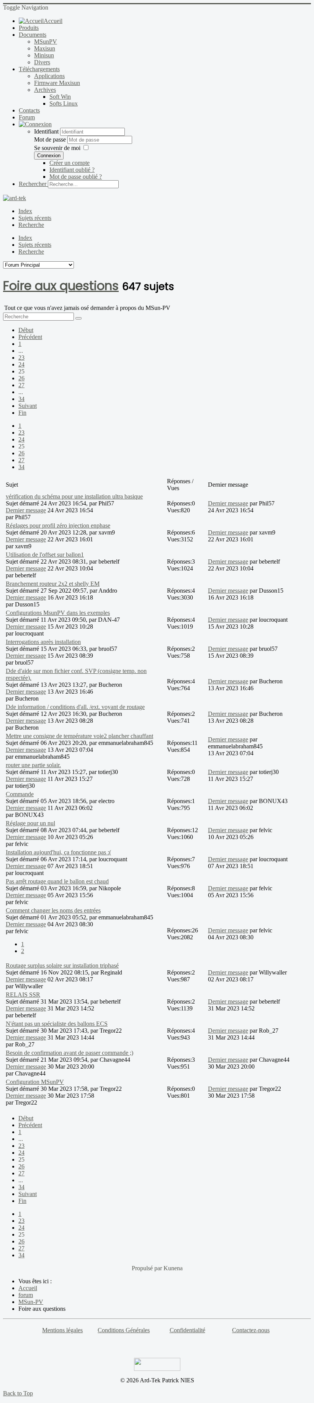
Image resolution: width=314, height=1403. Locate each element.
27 (21, 385)
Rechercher (32, 184)
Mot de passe (50, 139)
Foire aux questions (61, 285)
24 (21, 364)
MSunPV (45, 41)
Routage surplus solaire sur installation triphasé (62, 965)
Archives (45, 89)
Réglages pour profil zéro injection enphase (58, 525)
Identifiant (46, 131)
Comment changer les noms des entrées (53, 910)
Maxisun (44, 48)
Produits (29, 27)
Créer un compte (69, 163)
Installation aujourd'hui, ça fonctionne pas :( (58, 852)
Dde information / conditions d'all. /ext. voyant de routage (75, 707)
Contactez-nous (251, 1330)
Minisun (44, 55)
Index (25, 211)
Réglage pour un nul (30, 823)
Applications (49, 76)
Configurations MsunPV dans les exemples (58, 612)
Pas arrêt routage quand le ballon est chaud (57, 881)
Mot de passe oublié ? (75, 176)
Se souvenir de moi (57, 148)
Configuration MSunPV (35, 1082)
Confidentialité (187, 1330)
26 (21, 378)
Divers (42, 62)
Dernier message (26, 510)
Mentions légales (62, 1330)
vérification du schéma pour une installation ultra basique (74, 496)
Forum (27, 117)
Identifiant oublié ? (72, 169)
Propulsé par (148, 1268)
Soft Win (60, 96)
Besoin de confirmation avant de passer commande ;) (69, 1052)
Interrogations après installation (43, 642)
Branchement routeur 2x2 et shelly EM (53, 583)
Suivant (27, 405)
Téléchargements (39, 69)
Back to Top (18, 1393)
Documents (32, 34)
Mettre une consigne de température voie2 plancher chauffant (79, 736)
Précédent (30, 337)
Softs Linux (63, 103)
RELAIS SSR (23, 994)
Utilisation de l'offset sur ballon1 (45, 554)
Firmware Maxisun (57, 83)
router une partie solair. (33, 765)
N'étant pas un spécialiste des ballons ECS (57, 1023)
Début (25, 330)
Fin (22, 412)
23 (21, 357)
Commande (20, 794)
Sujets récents (34, 218)
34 (21, 399)
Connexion (49, 155)
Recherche (31, 225)
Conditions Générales (124, 1330)
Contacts (29, 110)
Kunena (173, 1268)
